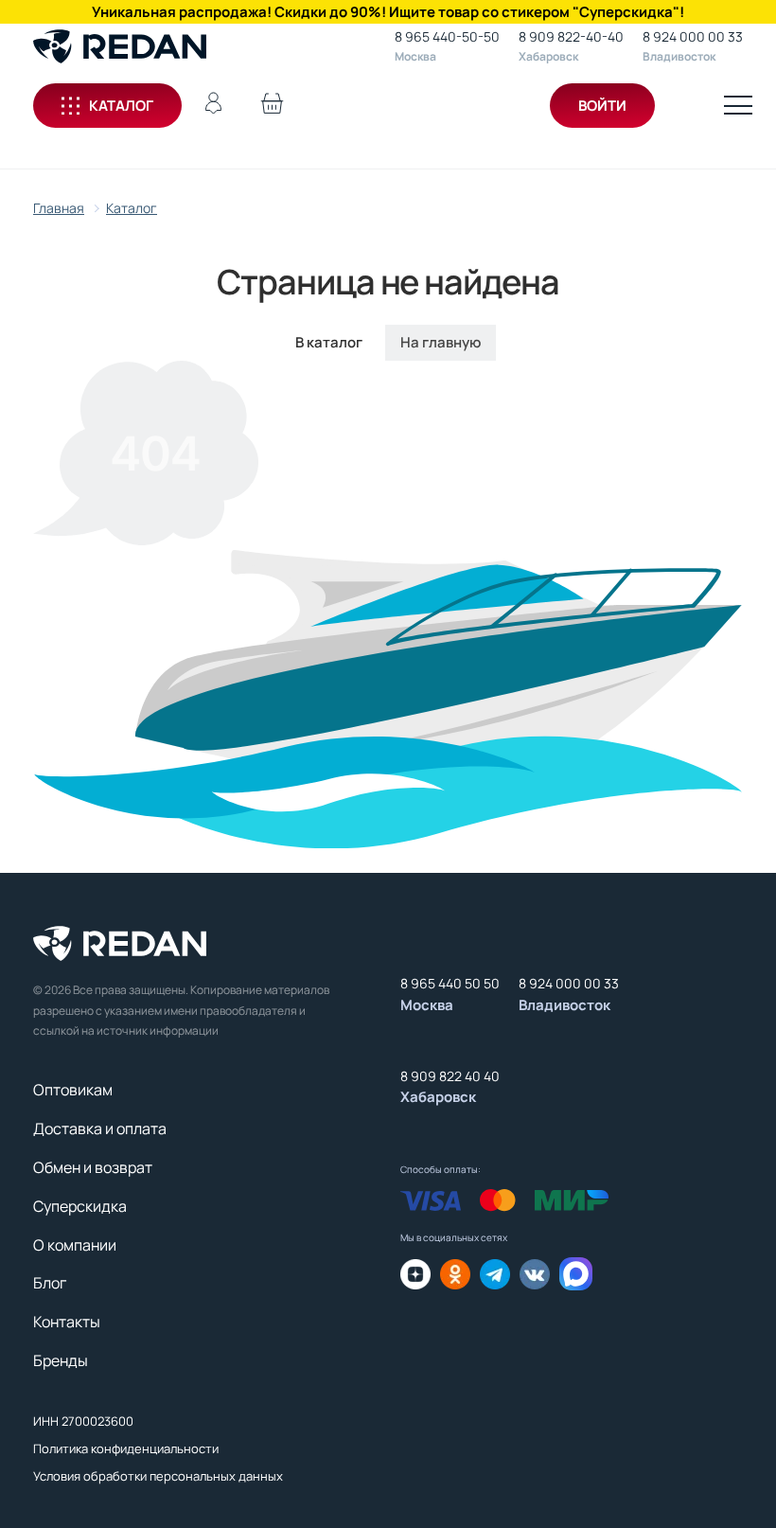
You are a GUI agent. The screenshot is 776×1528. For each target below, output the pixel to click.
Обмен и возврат (92, 1167)
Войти (602, 105)
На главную (440, 342)
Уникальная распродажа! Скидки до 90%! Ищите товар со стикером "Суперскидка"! (388, 12)
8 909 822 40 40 (450, 1076)
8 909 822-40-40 (571, 36)
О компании (74, 1245)
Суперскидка (80, 1206)
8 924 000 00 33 (693, 36)
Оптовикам (73, 1089)
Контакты (66, 1321)
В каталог (328, 342)
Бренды (60, 1360)
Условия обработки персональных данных (158, 1475)
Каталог (121, 105)
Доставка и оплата (100, 1128)
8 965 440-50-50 (447, 36)
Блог (49, 1282)
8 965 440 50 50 (450, 983)
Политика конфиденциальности (126, 1448)
